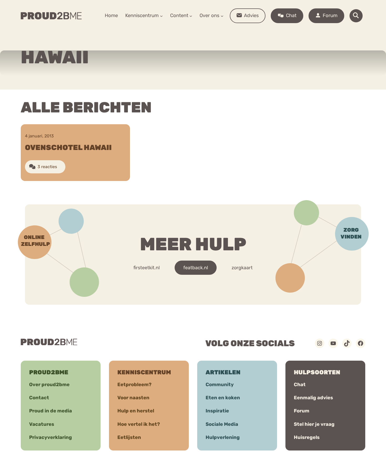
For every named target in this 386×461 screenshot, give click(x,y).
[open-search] (356, 15)
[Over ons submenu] (222, 15)
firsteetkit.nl (146, 268)
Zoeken (233, 32)
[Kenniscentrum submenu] (161, 15)
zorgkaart (242, 268)
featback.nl (195, 268)
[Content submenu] (190, 15)
